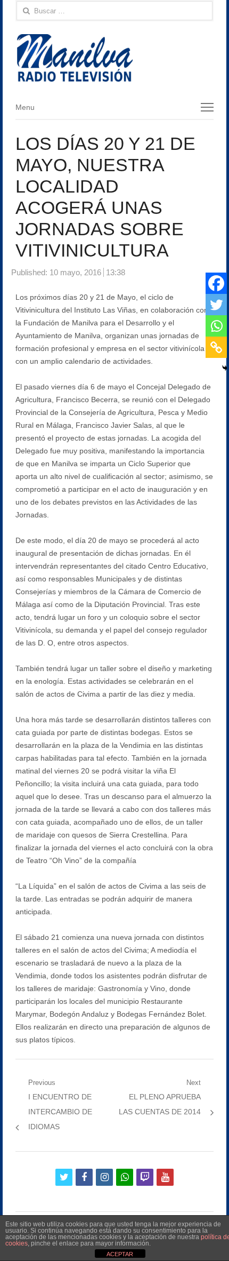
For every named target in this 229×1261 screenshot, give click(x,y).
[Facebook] (216, 283)
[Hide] (224, 368)
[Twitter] (216, 304)
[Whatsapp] (216, 326)
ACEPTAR (120, 1254)
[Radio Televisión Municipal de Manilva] (114, 58)
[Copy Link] (216, 347)
